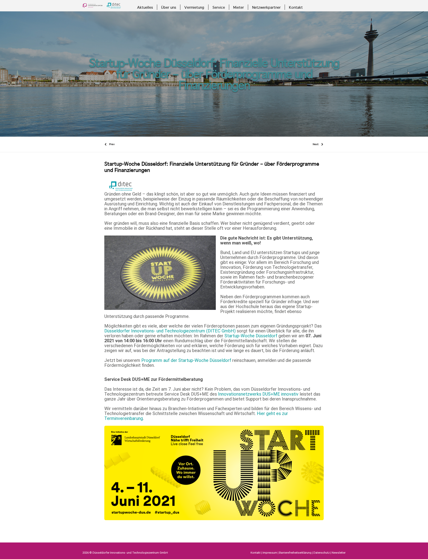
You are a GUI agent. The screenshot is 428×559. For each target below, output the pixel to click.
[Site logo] (101, 5)
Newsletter (339, 552)
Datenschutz (321, 552)
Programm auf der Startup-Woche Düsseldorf (186, 360)
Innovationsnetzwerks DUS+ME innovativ (258, 394)
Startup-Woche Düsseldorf (250, 335)
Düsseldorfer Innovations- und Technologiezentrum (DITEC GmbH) (170, 331)
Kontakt (256, 552)
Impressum (270, 552)
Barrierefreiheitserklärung (295, 552)
